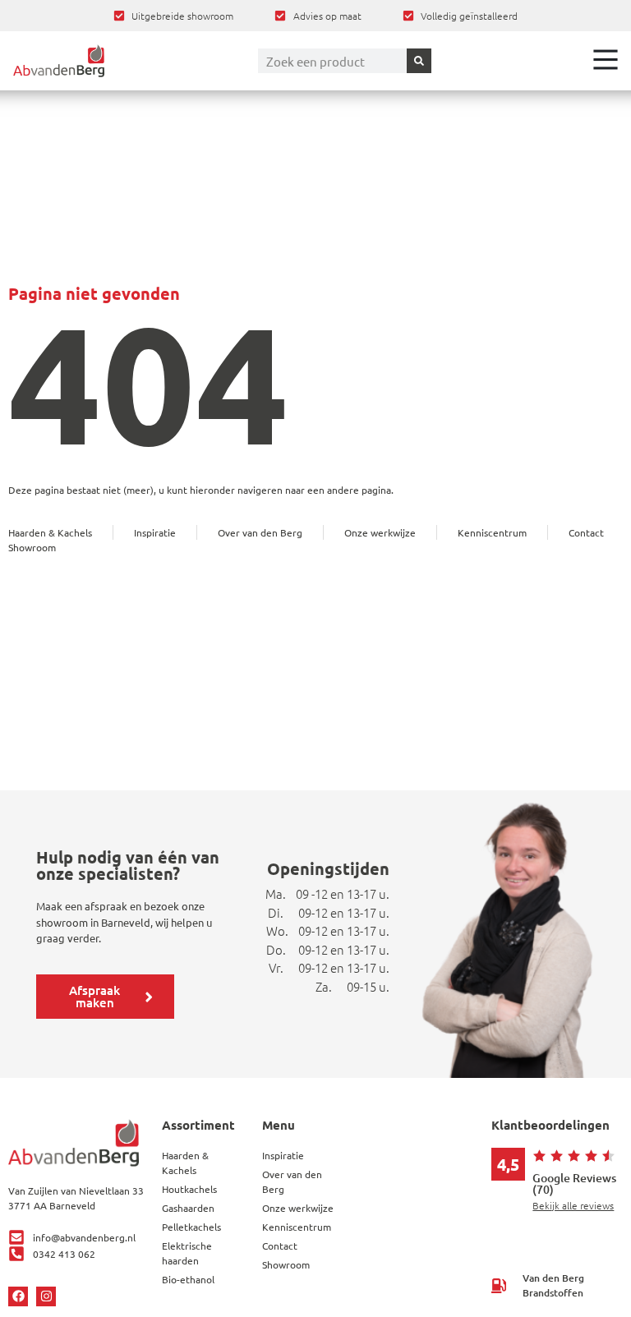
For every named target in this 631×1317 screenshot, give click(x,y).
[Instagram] (46, 1296)
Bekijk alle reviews (573, 1205)
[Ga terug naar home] (58, 60)
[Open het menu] (605, 59)
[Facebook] (18, 1296)
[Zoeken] (419, 60)
